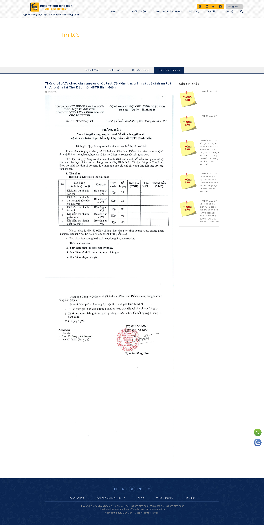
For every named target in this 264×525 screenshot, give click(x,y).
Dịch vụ (194, 11)
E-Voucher (76, 498)
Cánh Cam (140, 515)
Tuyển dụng (164, 498)
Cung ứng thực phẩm (167, 11)
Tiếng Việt (233, 6)
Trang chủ (118, 11)
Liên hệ (228, 11)
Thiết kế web (125, 515)
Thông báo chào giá (169, 70)
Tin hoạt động (91, 70)
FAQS (141, 498)
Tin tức (211, 11)
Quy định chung (140, 70)
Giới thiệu (139, 11)
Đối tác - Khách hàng (110, 498)
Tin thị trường (115, 70)
